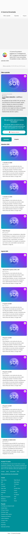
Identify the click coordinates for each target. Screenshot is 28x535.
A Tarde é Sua (4, 520)
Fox (2, 494)
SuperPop (3, 524)
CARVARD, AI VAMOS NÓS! (9, 439)
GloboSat (3, 492)
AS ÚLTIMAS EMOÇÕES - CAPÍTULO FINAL (12, 98)
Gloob (15, 500)
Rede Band (16, 482)
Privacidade (12, 471)
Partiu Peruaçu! (6, 230)
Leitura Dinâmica (5, 518)
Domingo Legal (4, 512)
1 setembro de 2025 (7, 162)
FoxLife (15, 492)
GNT (15, 498)
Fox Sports (16, 494)
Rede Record (17, 480)
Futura (15, 490)
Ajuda (7, 471)
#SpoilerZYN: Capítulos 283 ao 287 (11, 269)
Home (9, 533)
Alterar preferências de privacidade (9, 474)
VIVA (15, 496)
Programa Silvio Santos (6, 514)
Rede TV (3, 484)
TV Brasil (3, 486)
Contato (3, 471)
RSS (18, 471)
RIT (15, 486)
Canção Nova (17, 488)
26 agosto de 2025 (7, 337)
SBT (2, 482)
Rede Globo (4, 480)
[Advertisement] (14, 34)
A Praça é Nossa (5, 510)
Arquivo (16, 139)
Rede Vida (3, 488)
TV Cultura (3, 490)
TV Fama (3, 522)
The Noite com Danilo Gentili (7, 506)
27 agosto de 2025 (7, 303)
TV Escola (16, 484)
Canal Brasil (4, 500)
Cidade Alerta (4, 508)
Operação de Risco (5, 526)
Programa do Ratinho (6, 516)
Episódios (6, 139)
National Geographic (5, 496)
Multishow (3, 498)
